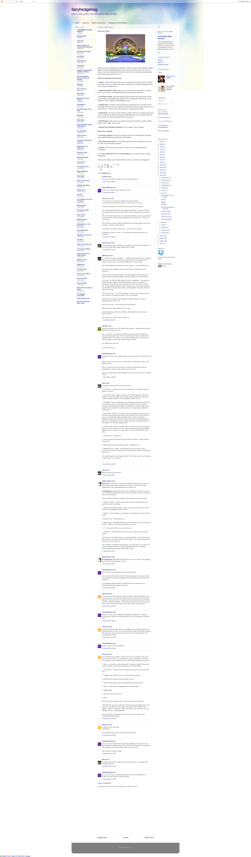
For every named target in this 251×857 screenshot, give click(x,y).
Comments (163, 104)
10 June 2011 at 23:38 (109, 718)
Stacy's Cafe (81, 215)
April (163, 225)
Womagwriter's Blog (83, 51)
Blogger (129, 847)
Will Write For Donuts (84, 235)
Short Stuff (80, 93)
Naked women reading (170, 77)
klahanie (80, 84)
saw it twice (109, 82)
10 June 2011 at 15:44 (109, 648)
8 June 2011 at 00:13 (108, 564)
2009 (162, 238)
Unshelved (80, 65)
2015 (162, 165)
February (165, 230)
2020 (162, 152)
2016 (162, 162)
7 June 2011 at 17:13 (108, 347)
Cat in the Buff (82, 278)
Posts (162, 100)
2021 (162, 149)
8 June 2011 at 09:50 (108, 587)
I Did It (160, 72)
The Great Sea (81, 269)
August (164, 188)
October (164, 182)
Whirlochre (105, 255)
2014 (162, 167)
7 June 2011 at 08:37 (108, 192)
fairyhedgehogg (163, 127)
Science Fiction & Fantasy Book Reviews (84, 46)
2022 (162, 147)
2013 (162, 170)
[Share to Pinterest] (111, 167)
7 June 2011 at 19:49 (108, 377)
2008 (162, 241)
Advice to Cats (165, 214)
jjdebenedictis (107, 481)
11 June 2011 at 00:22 (109, 735)
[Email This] (99, 167)
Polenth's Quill (82, 152)
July (163, 190)
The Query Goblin (83, 210)
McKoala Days (82, 219)
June (163, 193)
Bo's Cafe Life (81, 89)
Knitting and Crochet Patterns (117, 23)
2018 (162, 157)
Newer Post (102, 837)
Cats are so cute (166, 216)
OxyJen (79, 194)
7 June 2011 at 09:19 (108, 237)
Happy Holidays (82, 171)
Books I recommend (98, 23)
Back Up (160, 62)
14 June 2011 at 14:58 (109, 779)
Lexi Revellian (81, 131)
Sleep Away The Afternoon (82, 147)
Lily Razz (80, 239)
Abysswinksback (82, 157)
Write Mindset (81, 61)
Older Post (149, 837)
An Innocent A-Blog (83, 249)
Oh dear (163, 204)
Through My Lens (83, 166)
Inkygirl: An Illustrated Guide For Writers (84, 71)
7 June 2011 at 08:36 (108, 181)
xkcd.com (80, 41)
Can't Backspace (82, 230)
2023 (162, 144)
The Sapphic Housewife (81, 294)
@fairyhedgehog (163, 113)
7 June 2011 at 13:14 (108, 249)
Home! (163, 199)
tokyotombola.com (83, 298)
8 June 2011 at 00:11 (108, 551)
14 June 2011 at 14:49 (109, 766)
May (163, 222)
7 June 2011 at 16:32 (108, 320)
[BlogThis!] (102, 167)
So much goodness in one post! (168, 208)
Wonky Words (81, 36)
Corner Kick (81, 162)
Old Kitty (105, 326)
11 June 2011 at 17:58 (109, 753)
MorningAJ (80, 176)
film (118, 164)
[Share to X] (105, 167)
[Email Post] (100, 169)
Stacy (104, 383)
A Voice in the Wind (83, 274)
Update (163, 202)
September (165, 185)
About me (86, 23)
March (164, 227)
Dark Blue (80, 115)
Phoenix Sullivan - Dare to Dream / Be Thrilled (83, 78)
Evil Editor (80, 56)
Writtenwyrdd (81, 205)
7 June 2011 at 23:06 (108, 464)
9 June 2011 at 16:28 (108, 621)
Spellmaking (81, 104)
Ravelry (164, 125)
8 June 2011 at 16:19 (108, 606)
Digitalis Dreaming (83, 185)
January (164, 232)
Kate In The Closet (83, 180)
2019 (162, 154)
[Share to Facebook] (108, 167)
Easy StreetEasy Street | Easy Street (84, 125)
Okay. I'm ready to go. (84, 244)
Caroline (105, 176)
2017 (162, 160)
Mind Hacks (81, 120)
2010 (162, 236)
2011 (161, 175)
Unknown (105, 593)
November (165, 180)
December (165, 177)
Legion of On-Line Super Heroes (83, 254)
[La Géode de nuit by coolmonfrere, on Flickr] (125, 62)
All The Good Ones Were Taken (83, 302)
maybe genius (81, 135)
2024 (162, 141)
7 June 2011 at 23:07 (108, 475)
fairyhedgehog (84, 9)
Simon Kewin (106, 243)
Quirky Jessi (81, 190)
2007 (162, 243)
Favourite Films (104, 31)
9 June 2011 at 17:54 (108, 637)
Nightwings (81, 264)
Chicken (160, 60)
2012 (162, 172)
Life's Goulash (82, 283)
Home (77, 23)
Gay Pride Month (166, 219)
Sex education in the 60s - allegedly (170, 87)
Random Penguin (163, 64)
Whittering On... (82, 260)
